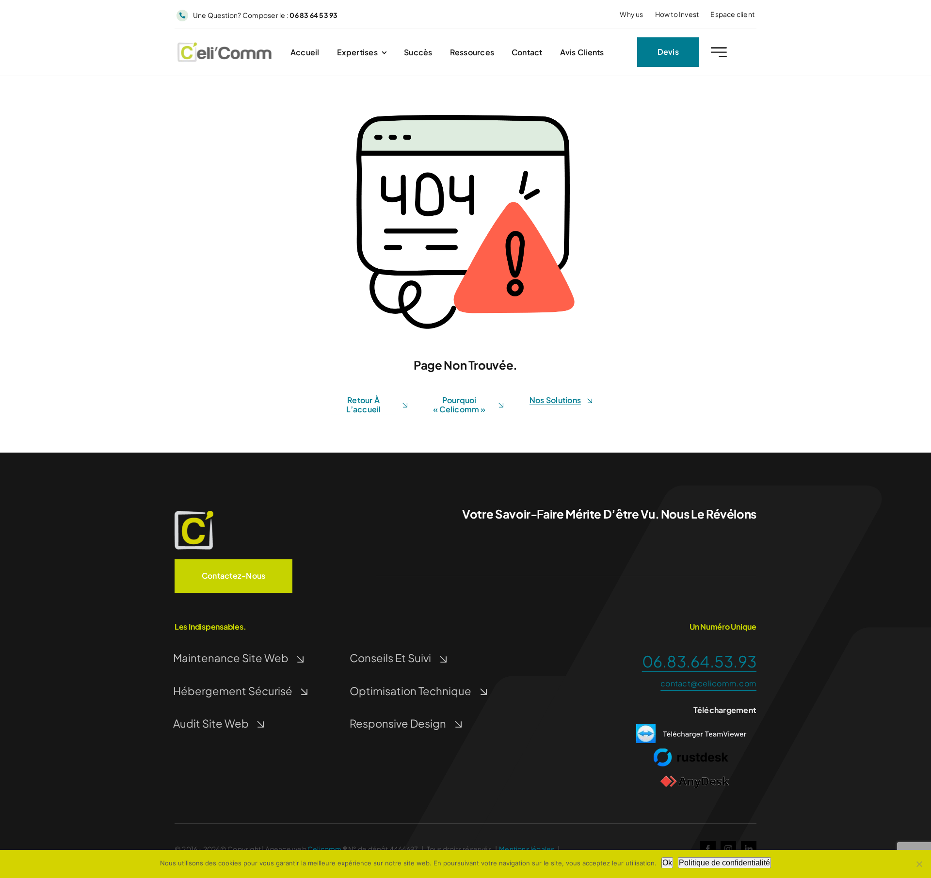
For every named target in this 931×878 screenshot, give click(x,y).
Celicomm (324, 849)
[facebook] (708, 849)
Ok (667, 863)
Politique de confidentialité (724, 863)
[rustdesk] (694, 749)
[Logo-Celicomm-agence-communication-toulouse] (225, 46)
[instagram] (728, 849)
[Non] (919, 864)
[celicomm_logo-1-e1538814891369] (194, 514)
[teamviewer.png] (694, 725)
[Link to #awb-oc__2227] (719, 52)
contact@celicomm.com (708, 683)
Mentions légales (526, 849)
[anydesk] (694, 773)
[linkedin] (748, 849)
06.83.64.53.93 (699, 661)
